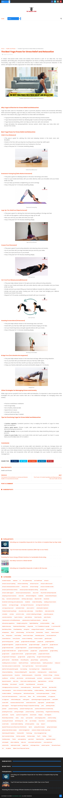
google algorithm (49, 641)
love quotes (40, 684)
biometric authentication (13, 599)
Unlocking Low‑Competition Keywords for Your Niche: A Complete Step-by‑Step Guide (35, 542)
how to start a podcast (41, 666)
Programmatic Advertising (52, 711)
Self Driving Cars (19, 721)
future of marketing (27, 638)
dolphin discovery (6, 626)
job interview (20, 678)
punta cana (5, 714)
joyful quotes (47, 678)
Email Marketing (18, 629)
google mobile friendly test (9, 650)
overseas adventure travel (17, 702)
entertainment (50, 629)
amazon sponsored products (23, 592)
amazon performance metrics (9, 589)
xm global (8, 748)
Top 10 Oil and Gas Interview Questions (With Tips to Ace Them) (29, 549)
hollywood (57, 663)
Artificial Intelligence (31, 596)
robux (22, 718)
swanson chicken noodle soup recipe (41, 730)
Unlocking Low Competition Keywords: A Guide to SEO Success (28, 568)
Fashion (47, 632)
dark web (45, 620)
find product (9, 635)
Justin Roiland (56, 678)
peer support (5, 705)
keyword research (6, 681)
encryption (26, 629)
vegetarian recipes (50, 739)
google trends (21, 657)
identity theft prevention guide (10, 669)
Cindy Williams (39, 611)
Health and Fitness (11, 48)
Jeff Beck (12, 678)
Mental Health (36, 687)
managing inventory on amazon (10, 687)
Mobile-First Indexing (51, 690)
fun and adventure (51, 635)
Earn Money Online (6, 629)
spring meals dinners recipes (9, 730)
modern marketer (6, 693)
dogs (53, 623)
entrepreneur (5, 632)
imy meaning (23, 669)
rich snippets (48, 714)
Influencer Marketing (7, 672)
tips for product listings (8, 736)
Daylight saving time (22, 623)
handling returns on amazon (9, 663)
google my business (23, 650)
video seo (23, 742)
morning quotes (17, 693)
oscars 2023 (5, 702)
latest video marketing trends (28, 681)
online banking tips (16, 699)
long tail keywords (30, 684)
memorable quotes (26, 687)
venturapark (5, 742)
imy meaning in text (34, 669)
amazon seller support (8, 592)
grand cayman (6, 660)
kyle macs (15, 681)
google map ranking (48, 647)
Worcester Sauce (56, 745)
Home (2, 18)
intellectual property (27, 675)
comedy (12, 614)
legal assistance (42, 681)
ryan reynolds (29, 718)
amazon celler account (46, 583)
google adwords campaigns (28, 641)
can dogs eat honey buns (27, 605)
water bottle (5, 745)
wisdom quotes (45, 745)
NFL (34, 696)
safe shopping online (40, 718)
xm (3, 748)
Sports (30, 727)
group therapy (34, 660)
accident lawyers (6, 580)
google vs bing (31, 657)
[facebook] (52, 1)
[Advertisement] (31, 35)
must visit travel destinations (9, 696)
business (4, 605)
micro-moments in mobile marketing (22, 690)
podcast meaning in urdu (26, 708)
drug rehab (30, 626)
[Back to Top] (60, 796)
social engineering (51, 721)
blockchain (46, 599)
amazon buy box (34, 583)
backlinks (40, 596)
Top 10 (38, 736)
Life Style (51, 681)
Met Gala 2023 (52, 687)
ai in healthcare (38, 580)
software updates (29, 724)
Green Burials (15, 660)
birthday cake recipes (27, 599)
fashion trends (55, 632)
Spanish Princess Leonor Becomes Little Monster (14, 727)
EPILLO (12, 632)
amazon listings (34, 586)
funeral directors (6, 638)
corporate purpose (48, 614)
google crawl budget (34, 644)
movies (53, 693)
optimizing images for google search (40, 699)
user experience (22, 739)
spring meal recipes (52, 727)
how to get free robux (27, 666)
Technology (29, 733)
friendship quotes (39, 635)
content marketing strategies (34, 614)
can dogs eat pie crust (8, 608)
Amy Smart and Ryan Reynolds (48, 592)
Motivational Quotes (29, 693)
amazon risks (43, 589)
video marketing (14, 742)
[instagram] (58, 1)
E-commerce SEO (56, 626)
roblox (17, 718)
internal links (38, 675)
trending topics (6, 739)
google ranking (54, 650)
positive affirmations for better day (44, 708)
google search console (17, 653)
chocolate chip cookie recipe (26, 611)
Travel (49, 736)
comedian (4, 614)
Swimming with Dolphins (8, 733)
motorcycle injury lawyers (42, 693)
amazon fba (25, 586)
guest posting (43, 660)
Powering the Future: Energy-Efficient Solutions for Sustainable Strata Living (23, 557)
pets (42, 705)
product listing (40, 711)
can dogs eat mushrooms (42, 605)
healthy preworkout (48, 663)
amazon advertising (23, 583)
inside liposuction (42, 672)
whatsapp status (34, 745)
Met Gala (44, 687)
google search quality (30, 653)
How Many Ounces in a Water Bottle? (21, 560)
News (29, 696)
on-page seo (5, 699)
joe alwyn (39, 678)
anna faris (21, 596)
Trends (14, 739)
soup (37, 724)
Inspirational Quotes (7, 675)
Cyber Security (38, 617)
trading (44, 736)
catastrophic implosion (42, 608)
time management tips (40, 733)
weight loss (25, 745)
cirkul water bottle (49, 611)
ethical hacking (20, 632)
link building (5, 684)
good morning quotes (7, 641)
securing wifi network (7, 721)
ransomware (33, 714)
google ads (40, 641)
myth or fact (23, 696)
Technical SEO (20, 733)
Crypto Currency (18, 617)
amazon (46, 580)
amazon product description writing (29, 589)
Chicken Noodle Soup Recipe (9, 611)
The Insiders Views (16, 796)
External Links (39, 632)
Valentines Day (40, 739)
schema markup (52, 718)
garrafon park (48, 638)
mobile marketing (38, 690)
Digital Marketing (34, 623)
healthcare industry (36, 663)
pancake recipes (50, 702)
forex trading (18, 635)
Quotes (12, 714)
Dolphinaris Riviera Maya (19, 626)
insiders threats (53, 672)
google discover (54, 644)
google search (5, 653)
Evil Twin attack (30, 632)
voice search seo (48, 742)
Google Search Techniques (9, 657)
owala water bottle (31, 702)
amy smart (35, 592)
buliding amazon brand (50, 602)
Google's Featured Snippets (44, 657)
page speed (41, 702)
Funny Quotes (16, 638)
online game (26, 699)
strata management (24, 730)
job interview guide (30, 678)
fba (3, 635)
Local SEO (21, 684)
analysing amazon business (9, 596)
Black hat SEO (38, 599)
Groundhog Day (25, 660)
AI (20, 580)
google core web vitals (21, 644)
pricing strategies (19, 711)
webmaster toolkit (15, 745)
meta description (6, 690)
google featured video (7, 647)
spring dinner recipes (39, 727)
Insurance (17, 675)
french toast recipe (28, 635)
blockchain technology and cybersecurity (12, 602)
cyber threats (47, 617)
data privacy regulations (8, 623)
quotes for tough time (22, 714)
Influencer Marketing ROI (21, 672)
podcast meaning (13, 708)
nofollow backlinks (41, 696)
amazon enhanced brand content (10, 586)
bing (3, 599)
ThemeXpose (41, 796)
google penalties (43, 650)
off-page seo (51, 696)
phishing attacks (50, 705)
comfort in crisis (20, 614)
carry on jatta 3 (30, 608)
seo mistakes (33, 721)
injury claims (32, 672)
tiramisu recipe (31, 736)
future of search (38, 638)
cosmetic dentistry (7, 617)
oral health (55, 699)
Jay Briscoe (5, 678)
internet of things (47, 675)
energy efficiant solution (38, 629)
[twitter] (55, 1)
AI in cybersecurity (27, 580)
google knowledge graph (35, 647)
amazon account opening (8, 583)
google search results (43, 653)
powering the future (7, 711)
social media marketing (17, 724)
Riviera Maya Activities (7, 718)
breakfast (27, 602)
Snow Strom (42, 721)
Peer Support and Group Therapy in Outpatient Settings (25, 705)
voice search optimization (34, 742)
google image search (21, 647)
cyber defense (28, 617)
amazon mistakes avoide (47, 586)
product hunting (30, 711)
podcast (4, 708)
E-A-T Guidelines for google (42, 626)
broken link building (37, 602)
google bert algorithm (7, 644)
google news (34, 650)
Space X (43, 724)
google (17, 641)
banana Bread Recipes (51, 596)
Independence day (46, 669)
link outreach (13, 684)
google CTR (45, 644)
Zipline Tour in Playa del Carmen (21, 748)
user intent (31, 739)
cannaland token (20, 608)
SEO (26, 721)
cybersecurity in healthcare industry (31, 620)
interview (56, 675)
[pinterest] (61, 1)
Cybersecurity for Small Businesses (11, 620)
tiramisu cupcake (20, 736)
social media (5, 724)
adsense (15, 580)
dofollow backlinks (44, 623)
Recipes (40, 714)
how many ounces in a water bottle (11, 666)
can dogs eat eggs (13, 605)
